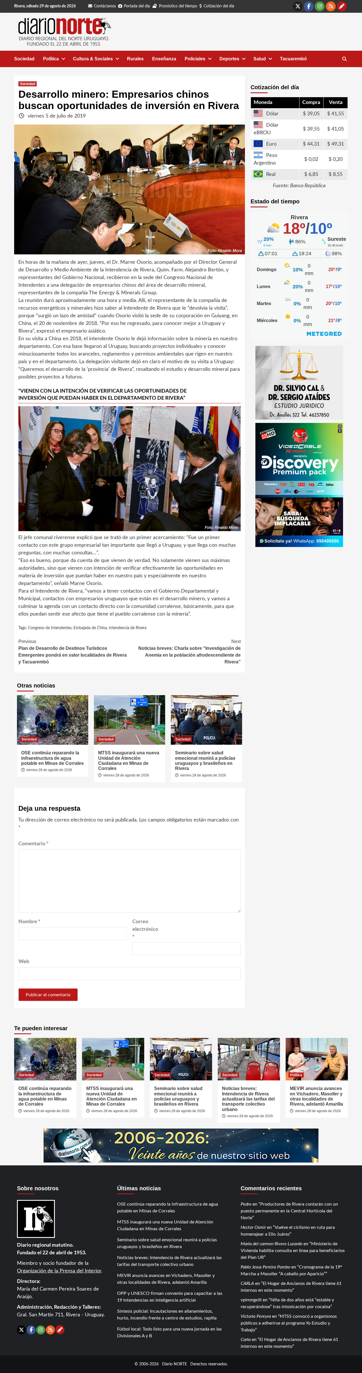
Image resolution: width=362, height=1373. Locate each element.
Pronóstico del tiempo (178, 6)
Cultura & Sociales (93, 58)
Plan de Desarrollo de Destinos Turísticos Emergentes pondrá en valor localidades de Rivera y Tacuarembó (72, 651)
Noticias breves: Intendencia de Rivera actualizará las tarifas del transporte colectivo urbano (248, 1099)
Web (23, 961)
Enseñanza (164, 58)
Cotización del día (219, 6)
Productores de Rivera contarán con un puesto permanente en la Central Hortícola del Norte (289, 1211)
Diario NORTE (174, 1364)
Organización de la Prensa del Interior (59, 1271)
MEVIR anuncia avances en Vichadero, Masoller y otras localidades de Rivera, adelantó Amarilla (316, 1096)
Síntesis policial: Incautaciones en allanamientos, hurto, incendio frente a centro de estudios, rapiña (167, 1314)
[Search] (344, 59)
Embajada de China (90, 628)
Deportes (229, 58)
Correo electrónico (145, 929)
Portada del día (137, 6)
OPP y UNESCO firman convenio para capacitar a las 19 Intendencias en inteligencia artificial (169, 1296)
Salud (259, 58)
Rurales (135, 58)
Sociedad (24, 58)
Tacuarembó (293, 58)
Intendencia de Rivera (127, 628)
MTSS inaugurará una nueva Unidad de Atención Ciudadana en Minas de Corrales (128, 760)
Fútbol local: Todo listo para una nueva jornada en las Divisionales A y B (169, 1332)
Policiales (195, 58)
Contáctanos (105, 6)
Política (51, 58)
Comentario (33, 843)
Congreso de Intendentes (50, 628)
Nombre (29, 921)
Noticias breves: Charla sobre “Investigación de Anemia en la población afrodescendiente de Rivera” (189, 651)
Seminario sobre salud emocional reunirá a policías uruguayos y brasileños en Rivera (205, 760)
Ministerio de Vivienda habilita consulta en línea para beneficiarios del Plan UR (293, 1251)
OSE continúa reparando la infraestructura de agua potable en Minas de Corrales (52, 758)
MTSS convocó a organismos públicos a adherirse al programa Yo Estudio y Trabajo (289, 1323)
